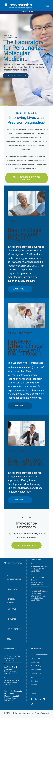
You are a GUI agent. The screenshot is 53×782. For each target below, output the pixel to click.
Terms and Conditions (39, 654)
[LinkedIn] (40, 699)
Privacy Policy (36, 658)
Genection (34, 681)
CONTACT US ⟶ (37, 571)
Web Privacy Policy (38, 662)
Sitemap (34, 684)
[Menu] (47, 4)
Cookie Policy (36, 666)
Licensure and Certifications (36, 671)
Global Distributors (38, 677)
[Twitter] (36, 699)
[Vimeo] (44, 699)
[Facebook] (32, 699)
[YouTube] (32, 704)
